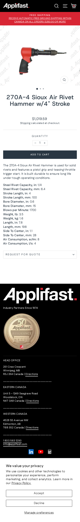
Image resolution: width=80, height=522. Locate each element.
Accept (39, 493)
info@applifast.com (15, 444)
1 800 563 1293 (12, 441)
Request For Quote (23, 254)
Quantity (40, 136)
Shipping (25, 123)
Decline (39, 503)
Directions (31, 374)
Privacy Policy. (21, 483)
